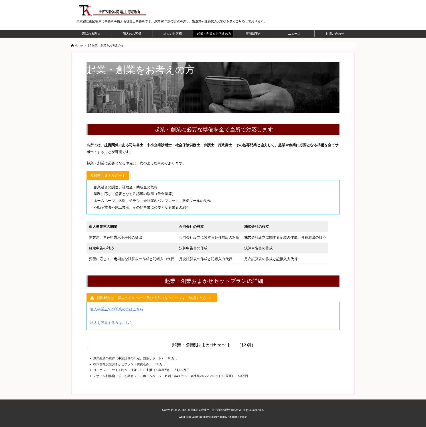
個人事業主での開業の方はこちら (116, 309)
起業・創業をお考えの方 (108, 45)
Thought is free (237, 416)
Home (79, 45)
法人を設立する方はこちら (111, 322)
